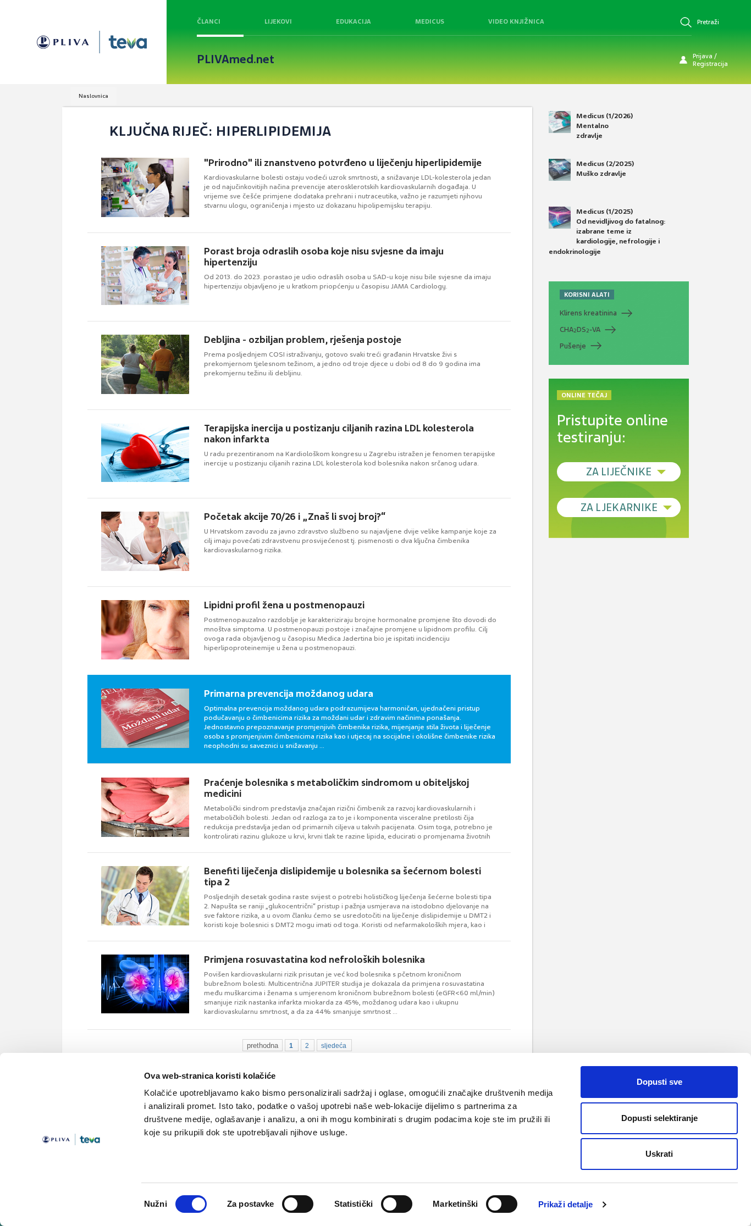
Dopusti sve (659, 1081)
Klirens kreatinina (588, 313)
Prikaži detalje (565, 1204)
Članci (208, 21)
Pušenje (573, 346)
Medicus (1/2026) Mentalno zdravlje (604, 126)
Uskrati (659, 1153)
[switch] (297, 1204)
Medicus (429, 21)
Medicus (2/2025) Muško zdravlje (605, 168)
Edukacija (353, 21)
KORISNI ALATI (587, 294)
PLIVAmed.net (235, 59)
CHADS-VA (580, 330)
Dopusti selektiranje (659, 1118)
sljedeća (333, 1046)
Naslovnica (93, 95)
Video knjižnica (516, 21)
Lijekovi (278, 21)
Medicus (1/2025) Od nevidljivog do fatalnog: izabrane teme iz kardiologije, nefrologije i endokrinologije (607, 231)
